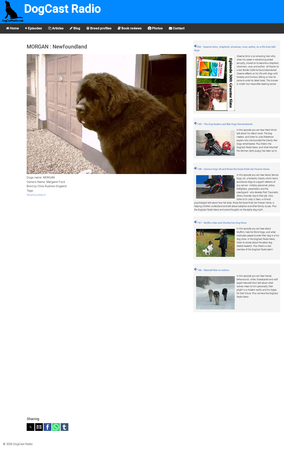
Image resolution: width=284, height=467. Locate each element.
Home (14, 28)
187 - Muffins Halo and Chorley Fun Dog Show (222, 223)
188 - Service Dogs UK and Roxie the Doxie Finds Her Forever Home (233, 169)
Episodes (34, 28)
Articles (57, 28)
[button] (30, 427)
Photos (157, 28)
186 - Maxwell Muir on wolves (213, 270)
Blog (76, 28)
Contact (178, 28)
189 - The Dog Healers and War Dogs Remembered (224, 124)
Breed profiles (100, 28)
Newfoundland (36, 195)
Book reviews (131, 28)
